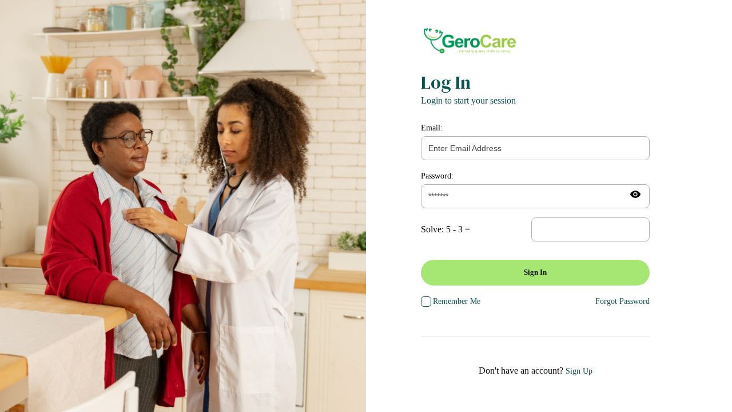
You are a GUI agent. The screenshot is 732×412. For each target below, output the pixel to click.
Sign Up (579, 371)
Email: (432, 128)
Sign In (535, 272)
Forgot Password (622, 301)
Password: (437, 176)
